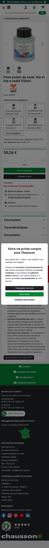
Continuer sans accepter (24, 299)
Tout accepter (24, 294)
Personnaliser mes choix (24, 288)
